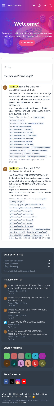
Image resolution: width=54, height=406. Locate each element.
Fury (6, 394)
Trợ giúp (18, 396)
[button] (10, 394)
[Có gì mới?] (45, 6)
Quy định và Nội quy (40, 394)
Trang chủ (26, 396)
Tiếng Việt (19, 394)
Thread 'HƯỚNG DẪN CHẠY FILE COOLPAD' (26, 322)
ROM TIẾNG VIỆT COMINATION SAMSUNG (34, 238)
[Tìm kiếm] (50, 6)
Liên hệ (27, 394)
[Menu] (4, 5)
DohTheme (21, 403)
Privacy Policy (7, 396)
